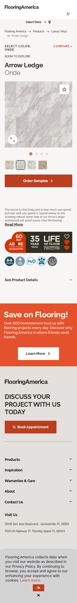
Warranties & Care (20, 481)
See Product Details (21, 280)
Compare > (63, 46)
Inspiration (14, 470)
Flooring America (15, 31)
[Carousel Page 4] (47, 154)
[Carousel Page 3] (42, 154)
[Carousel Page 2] (37, 154)
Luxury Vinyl (59, 31)
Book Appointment (33, 427)
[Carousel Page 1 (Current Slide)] (30, 153)
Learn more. (30, 580)
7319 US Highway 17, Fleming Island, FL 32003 (35, 531)
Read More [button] (14, 224)
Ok (38, 587)
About (10, 491)
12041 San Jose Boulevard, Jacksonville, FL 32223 (37, 524)
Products (38, 31)
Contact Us (14, 502)
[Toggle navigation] (68, 14)
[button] (36, 22)
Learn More (35, 353)
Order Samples (35, 181)
